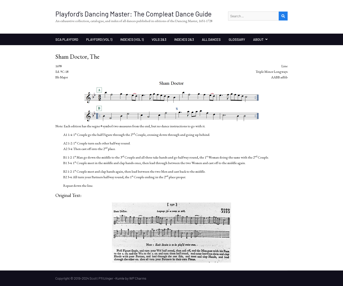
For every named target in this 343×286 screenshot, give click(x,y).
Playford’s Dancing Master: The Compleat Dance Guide (133, 14)
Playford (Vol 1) (99, 39)
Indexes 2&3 (184, 39)
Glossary (237, 39)
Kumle (119, 278)
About (258, 39)
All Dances (211, 39)
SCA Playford (66, 39)
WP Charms (137, 278)
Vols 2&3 (159, 39)
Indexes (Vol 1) (132, 39)
